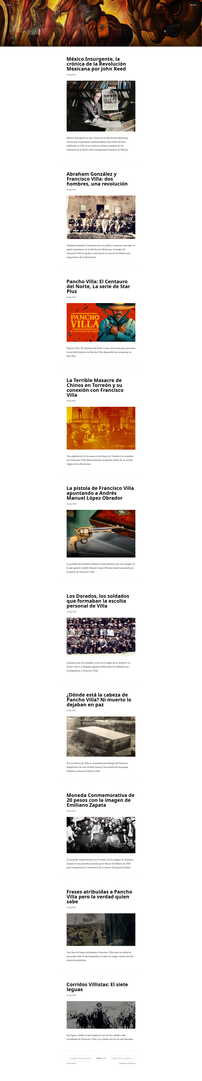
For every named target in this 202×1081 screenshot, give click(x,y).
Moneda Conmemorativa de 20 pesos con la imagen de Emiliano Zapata (101, 800)
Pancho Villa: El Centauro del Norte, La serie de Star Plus (98, 286)
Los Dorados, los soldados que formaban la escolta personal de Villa (98, 601)
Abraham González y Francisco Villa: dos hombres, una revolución (97, 178)
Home (8, 5)
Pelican (132, 1063)
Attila (74, 1063)
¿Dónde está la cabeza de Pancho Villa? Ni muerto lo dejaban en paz (99, 699)
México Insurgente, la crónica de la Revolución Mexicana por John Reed (96, 63)
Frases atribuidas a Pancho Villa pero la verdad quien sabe (99, 896)
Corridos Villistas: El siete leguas (97, 987)
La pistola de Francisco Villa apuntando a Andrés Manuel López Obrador (100, 493)
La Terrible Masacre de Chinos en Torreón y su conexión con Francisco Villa (95, 387)
